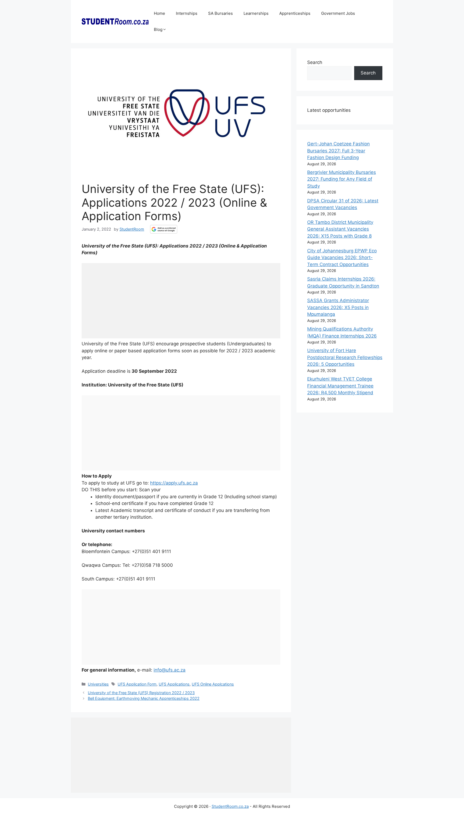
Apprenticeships (294, 13)
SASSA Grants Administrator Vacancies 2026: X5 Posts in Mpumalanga (338, 307)
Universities (98, 684)
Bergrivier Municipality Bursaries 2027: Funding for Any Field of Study (341, 179)
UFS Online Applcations (213, 684)
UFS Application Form (137, 684)
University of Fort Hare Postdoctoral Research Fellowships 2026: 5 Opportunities (344, 357)
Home (159, 13)
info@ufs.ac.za (170, 670)
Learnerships (256, 13)
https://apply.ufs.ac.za (174, 483)
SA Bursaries (220, 13)
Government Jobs (338, 13)
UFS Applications (174, 684)
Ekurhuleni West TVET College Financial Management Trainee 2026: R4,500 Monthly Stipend (340, 385)
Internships (186, 13)
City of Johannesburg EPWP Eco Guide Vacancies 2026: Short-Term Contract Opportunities (342, 257)
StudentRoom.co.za (230, 806)
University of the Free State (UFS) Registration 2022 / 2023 (141, 692)
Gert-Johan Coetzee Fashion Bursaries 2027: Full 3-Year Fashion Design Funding (338, 150)
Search (314, 62)
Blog (158, 29)
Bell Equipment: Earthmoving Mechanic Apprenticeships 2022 (144, 698)
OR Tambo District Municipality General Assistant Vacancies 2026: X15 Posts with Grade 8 (340, 229)
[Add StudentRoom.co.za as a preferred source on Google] (163, 229)
